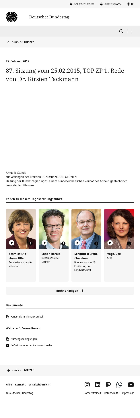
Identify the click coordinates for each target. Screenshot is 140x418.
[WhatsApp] (119, 384)
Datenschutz (111, 393)
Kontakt (20, 384)
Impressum (127, 393)
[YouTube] (131, 384)
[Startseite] (37, 17)
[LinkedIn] (97, 384)
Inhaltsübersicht (39, 384)
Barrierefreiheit (92, 393)
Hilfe (9, 384)
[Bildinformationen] (30, 243)
